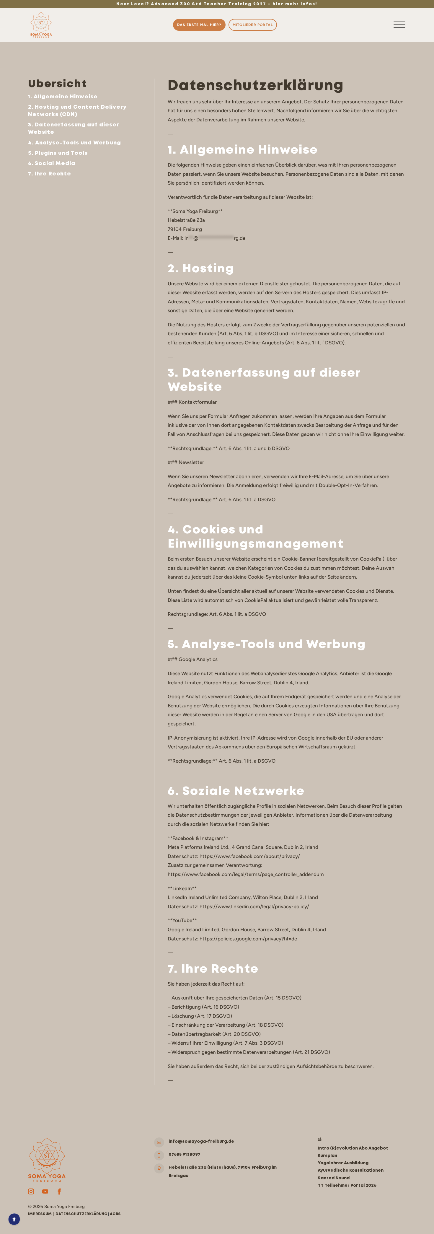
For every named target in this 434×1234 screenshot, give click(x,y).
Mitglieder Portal (253, 25)
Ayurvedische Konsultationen (351, 1170)
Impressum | (42, 1214)
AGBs (115, 1214)
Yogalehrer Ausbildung (343, 1163)
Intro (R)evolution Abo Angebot (353, 1148)
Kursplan (327, 1156)
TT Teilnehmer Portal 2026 (347, 1185)
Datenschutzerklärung (81, 1214)
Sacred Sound (334, 1178)
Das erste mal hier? (199, 25)
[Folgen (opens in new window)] (31, 1191)
